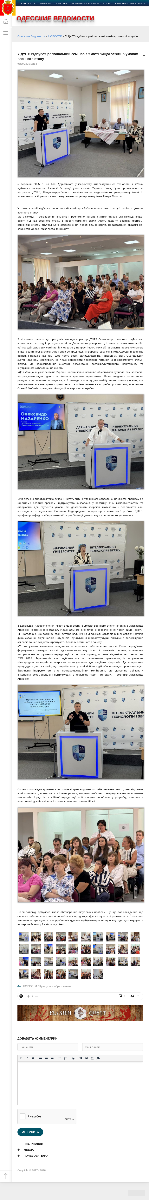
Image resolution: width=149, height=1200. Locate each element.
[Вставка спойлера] (92, 1058)
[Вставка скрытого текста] (98, 1058)
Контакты (65, 8)
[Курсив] (27, 1058)
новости (45, 3)
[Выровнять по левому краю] (40, 1058)
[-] (36, 996)
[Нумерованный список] (65, 1058)
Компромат (26, 8)
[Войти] (6, 21)
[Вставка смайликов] (73, 1058)
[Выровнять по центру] (46, 1058)
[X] (21, 996)
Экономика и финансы (85, 3)
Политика (61, 3)
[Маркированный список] (60, 1058)
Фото (52, 8)
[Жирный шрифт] (21, 1058)
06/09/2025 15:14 (27, 64)
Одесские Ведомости (31, 36)
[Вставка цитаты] (81, 1058)
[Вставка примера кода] (86, 1058)
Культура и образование (130, 3)
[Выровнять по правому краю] (52, 1058)
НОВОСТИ (55, 36)
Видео (40, 8)
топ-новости (27, 3)
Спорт (107, 3)
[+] (28, 996)
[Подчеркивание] (33, 1058)
